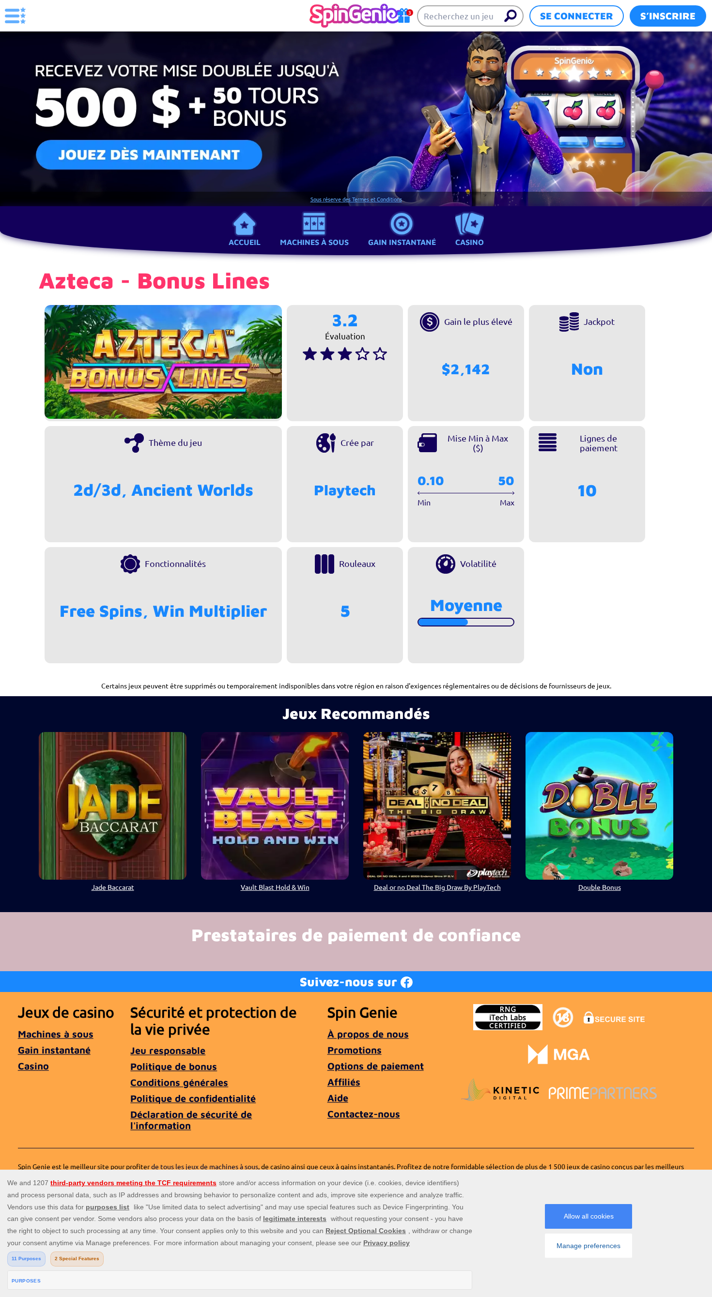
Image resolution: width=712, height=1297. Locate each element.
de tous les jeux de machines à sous (204, 1166)
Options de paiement (375, 1065)
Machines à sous (314, 242)
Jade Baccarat (113, 887)
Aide (337, 1097)
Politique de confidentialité (193, 1098)
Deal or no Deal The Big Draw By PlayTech (437, 887)
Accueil (245, 242)
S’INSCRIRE (668, 15)
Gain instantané (402, 242)
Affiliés (343, 1081)
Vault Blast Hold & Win (275, 887)
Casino (469, 242)
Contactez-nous (363, 1113)
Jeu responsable (167, 1050)
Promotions (354, 1049)
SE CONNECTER (576, 15)
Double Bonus (599, 887)
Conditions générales (179, 1082)
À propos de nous (368, 1033)
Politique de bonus (173, 1066)
